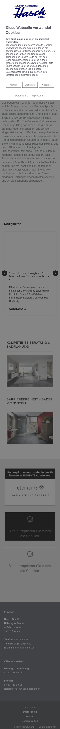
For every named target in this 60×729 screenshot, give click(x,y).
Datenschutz (21, 95)
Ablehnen (13, 84)
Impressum (38, 95)
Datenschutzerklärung (17, 71)
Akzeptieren (47, 84)
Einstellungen (30, 84)
